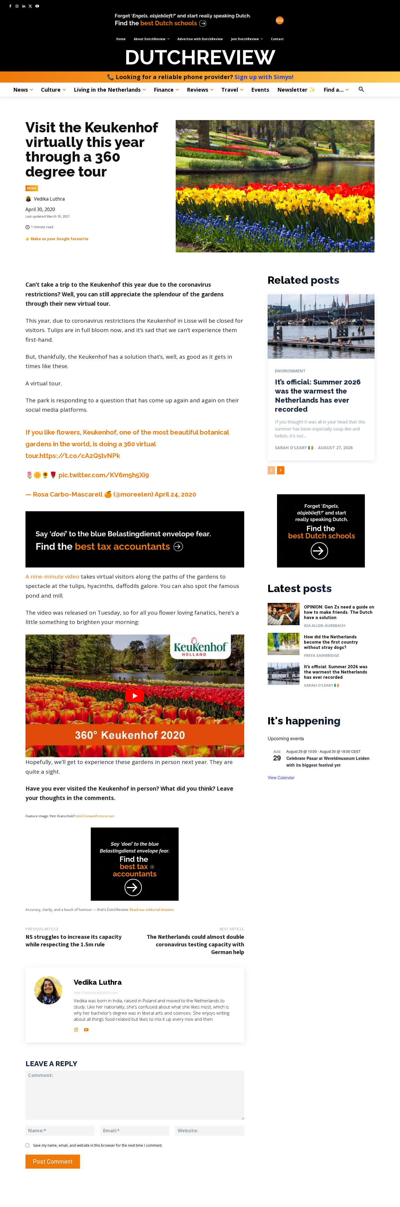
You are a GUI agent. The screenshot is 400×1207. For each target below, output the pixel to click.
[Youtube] (37, 6)
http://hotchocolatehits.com (96, 993)
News (31, 188)
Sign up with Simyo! (264, 77)
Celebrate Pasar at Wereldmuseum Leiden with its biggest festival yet (328, 761)
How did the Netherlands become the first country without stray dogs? (331, 642)
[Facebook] (10, 6)
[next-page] (280, 470)
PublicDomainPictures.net (94, 816)
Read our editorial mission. (152, 909)
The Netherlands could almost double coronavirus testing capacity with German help (195, 944)
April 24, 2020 (175, 494)
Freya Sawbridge (321, 655)
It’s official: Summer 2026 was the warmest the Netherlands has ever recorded (335, 672)
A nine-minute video (52, 576)
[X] (30, 6)
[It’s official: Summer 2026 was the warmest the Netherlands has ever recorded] (321, 326)
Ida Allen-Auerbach (324, 625)
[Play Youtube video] (134, 696)
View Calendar (281, 777)
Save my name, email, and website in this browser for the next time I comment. (98, 1145)
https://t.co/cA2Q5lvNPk (80, 455)
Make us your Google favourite (59, 238)
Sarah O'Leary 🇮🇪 (294, 447)
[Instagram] (17, 6)
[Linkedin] (23, 6)
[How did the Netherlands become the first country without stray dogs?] (284, 644)
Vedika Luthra (49, 198)
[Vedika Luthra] (29, 199)
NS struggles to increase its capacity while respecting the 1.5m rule (73, 940)
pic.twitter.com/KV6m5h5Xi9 (104, 475)
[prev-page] (271, 470)
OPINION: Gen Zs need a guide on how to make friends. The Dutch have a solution (339, 612)
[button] (373, 90)
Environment (290, 371)
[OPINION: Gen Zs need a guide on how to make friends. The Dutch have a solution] (284, 614)
